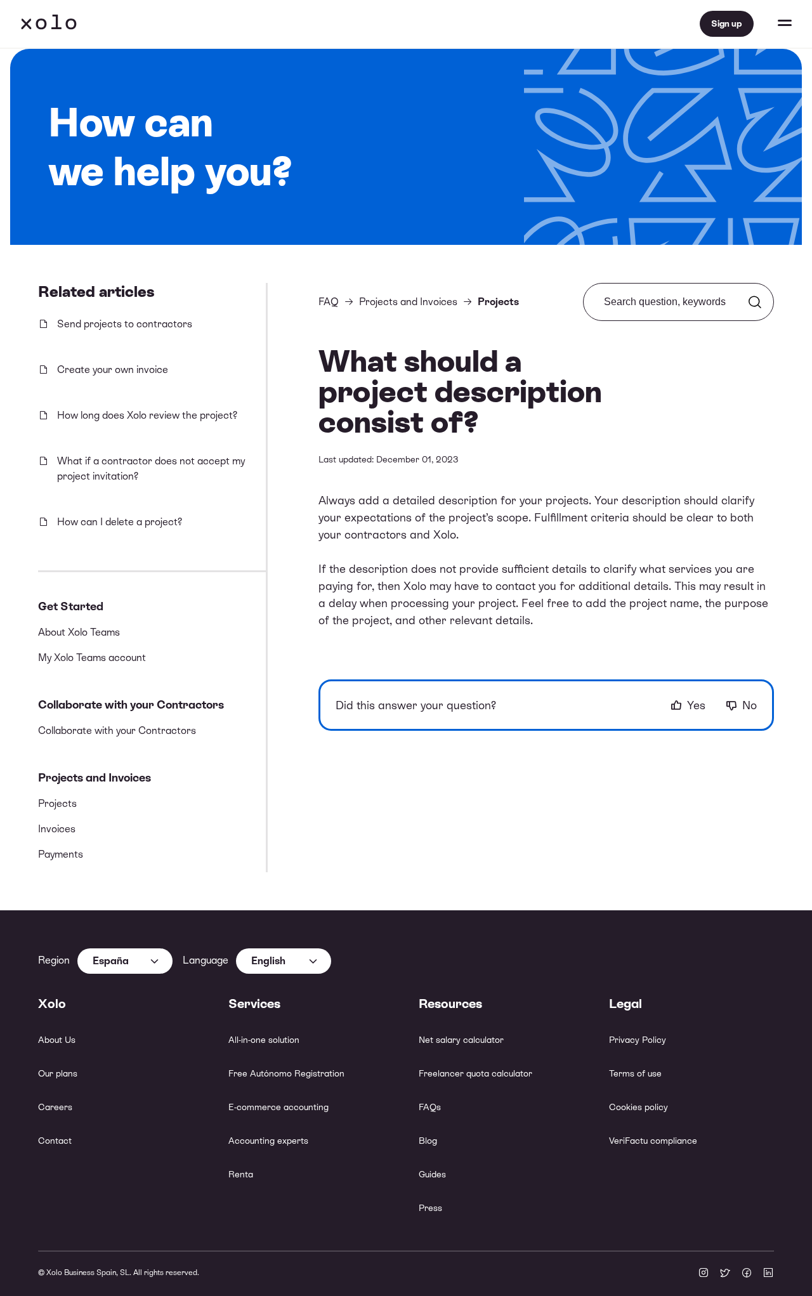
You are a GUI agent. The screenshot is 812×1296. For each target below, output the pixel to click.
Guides (432, 1174)
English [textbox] (268, 961)
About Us (56, 1040)
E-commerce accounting (278, 1107)
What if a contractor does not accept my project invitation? (151, 468)
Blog (428, 1141)
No (749, 705)
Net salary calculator (461, 1040)
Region (54, 960)
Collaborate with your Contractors (131, 704)
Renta (240, 1174)
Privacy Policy (637, 1040)
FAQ (328, 302)
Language (205, 960)
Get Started (70, 606)
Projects (57, 803)
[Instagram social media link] (703, 1274)
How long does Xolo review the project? (147, 415)
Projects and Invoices (94, 777)
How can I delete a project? (119, 522)
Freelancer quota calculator (475, 1073)
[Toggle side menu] (773, 24)
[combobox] (125, 961)
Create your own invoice (112, 369)
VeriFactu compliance (653, 1141)
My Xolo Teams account (92, 657)
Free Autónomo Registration (286, 1073)
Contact (55, 1141)
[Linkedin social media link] (768, 1274)
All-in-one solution (263, 1040)
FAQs (430, 1107)
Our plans (57, 1073)
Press (430, 1208)
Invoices (56, 829)
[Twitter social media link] (725, 1274)
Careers (55, 1107)
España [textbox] (111, 961)
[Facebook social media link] (746, 1274)
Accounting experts (268, 1141)
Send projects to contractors (124, 324)
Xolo (48, 24)
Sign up (726, 23)
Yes (696, 705)
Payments (60, 854)
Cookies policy (638, 1107)
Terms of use (635, 1073)
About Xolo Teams (79, 632)
